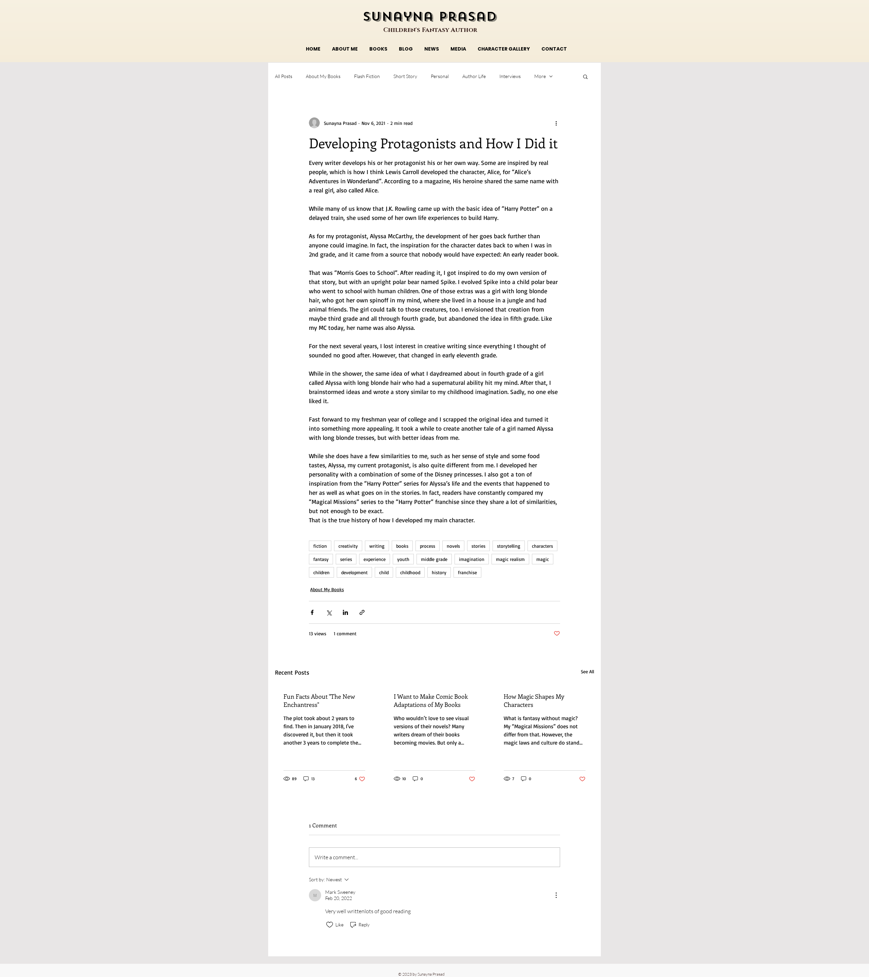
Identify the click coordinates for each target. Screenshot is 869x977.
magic (542, 559)
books (402, 546)
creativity (348, 546)
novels (453, 546)
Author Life (474, 76)
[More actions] (556, 123)
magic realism (510, 559)
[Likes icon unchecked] (329, 925)
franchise (467, 572)
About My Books (323, 76)
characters (542, 546)
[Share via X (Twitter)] (329, 612)
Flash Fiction (367, 76)
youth (403, 559)
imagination (471, 559)
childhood (410, 572)
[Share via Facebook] (312, 612)
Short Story (405, 76)
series (346, 559)
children (321, 572)
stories (478, 546)
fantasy (321, 559)
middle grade (434, 559)
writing (377, 546)
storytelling (508, 546)
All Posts (283, 76)
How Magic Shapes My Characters (534, 700)
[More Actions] (556, 895)
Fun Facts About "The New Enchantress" (319, 700)
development (354, 572)
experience (375, 559)
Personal (440, 76)
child (384, 572)
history (439, 572)
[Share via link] (362, 612)
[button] (585, 76)
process (427, 546)
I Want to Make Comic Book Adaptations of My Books (431, 700)
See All (587, 671)
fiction (320, 546)
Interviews (510, 76)
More (540, 76)
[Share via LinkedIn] (345, 612)
